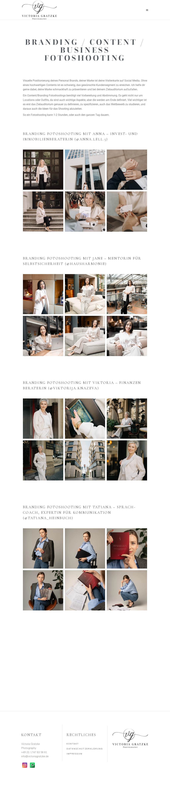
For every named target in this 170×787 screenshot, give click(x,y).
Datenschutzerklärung (85, 749)
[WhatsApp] (32, 765)
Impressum (75, 754)
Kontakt (73, 744)
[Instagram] (24, 765)
